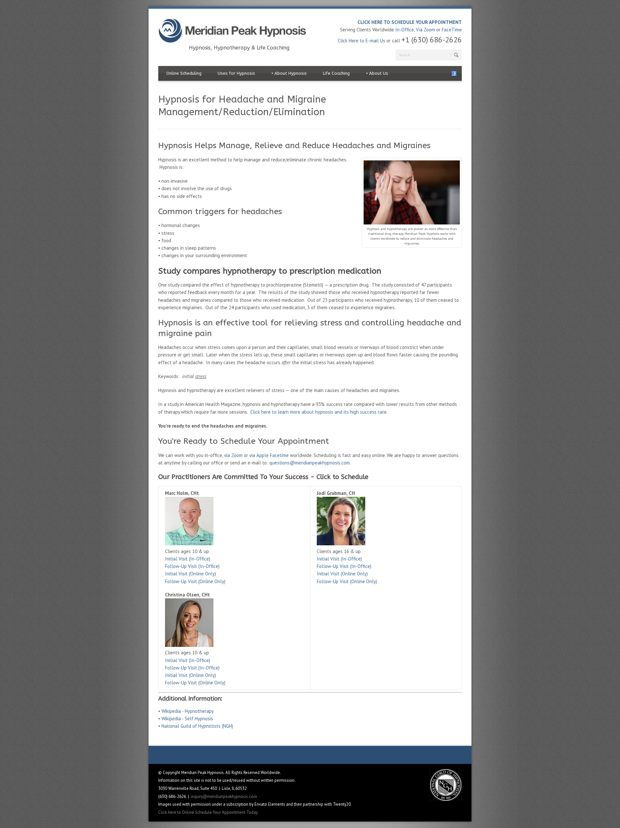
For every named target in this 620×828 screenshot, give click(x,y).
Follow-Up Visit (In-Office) (192, 566)
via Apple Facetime (269, 455)
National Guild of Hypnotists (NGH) (197, 726)
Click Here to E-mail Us (361, 41)
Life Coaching (336, 73)
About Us (377, 73)
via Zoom (233, 455)
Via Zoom (425, 30)
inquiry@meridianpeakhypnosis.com (224, 796)
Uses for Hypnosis (236, 73)
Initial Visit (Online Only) (190, 574)
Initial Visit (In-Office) (187, 559)
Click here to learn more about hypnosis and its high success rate (318, 412)
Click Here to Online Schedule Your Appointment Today (208, 812)
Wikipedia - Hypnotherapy (187, 711)
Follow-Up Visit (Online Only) (195, 581)
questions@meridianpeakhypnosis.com (309, 463)
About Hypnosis (289, 73)
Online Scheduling (184, 73)
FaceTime (452, 30)
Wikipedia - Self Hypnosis (187, 718)
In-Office (404, 30)
